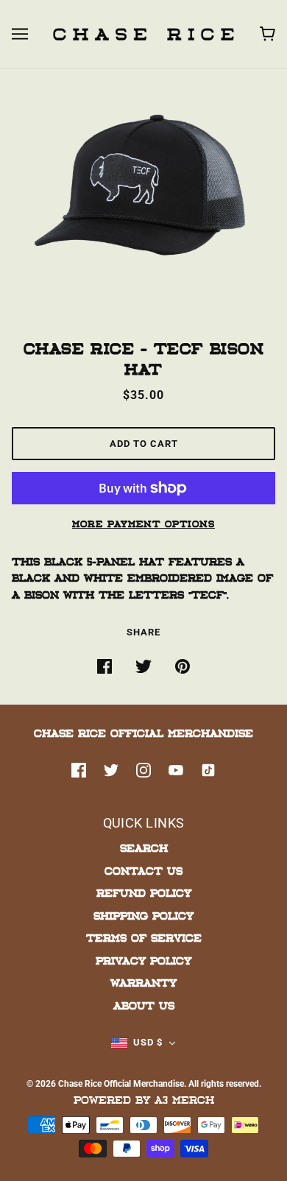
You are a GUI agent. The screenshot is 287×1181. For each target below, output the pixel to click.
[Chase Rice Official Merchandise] (143, 33)
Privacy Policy (143, 960)
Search (144, 848)
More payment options (143, 523)
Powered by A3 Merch (144, 1099)
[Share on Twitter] (143, 666)
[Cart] (267, 34)
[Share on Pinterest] (182, 666)
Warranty (143, 982)
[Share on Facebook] (104, 666)
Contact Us (143, 870)
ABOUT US (143, 1005)
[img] (79, 771)
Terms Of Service (144, 937)
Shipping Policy (143, 915)
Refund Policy (143, 892)
